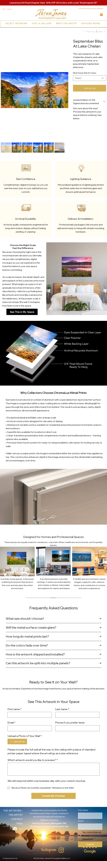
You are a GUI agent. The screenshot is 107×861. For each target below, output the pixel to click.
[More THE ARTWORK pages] (22, 783)
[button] (101, 14)
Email (11, 695)
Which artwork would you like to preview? (33, 732)
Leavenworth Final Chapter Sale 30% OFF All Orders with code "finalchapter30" (53, 2)
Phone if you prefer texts (70, 695)
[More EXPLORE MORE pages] (101, 23)
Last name (62, 681)
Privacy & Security (10, 831)
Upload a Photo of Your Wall (25, 708)
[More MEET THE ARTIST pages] (77, 23)
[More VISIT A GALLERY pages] (52, 23)
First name (15, 681)
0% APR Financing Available (91, 8)
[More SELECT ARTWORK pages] (28, 23)
